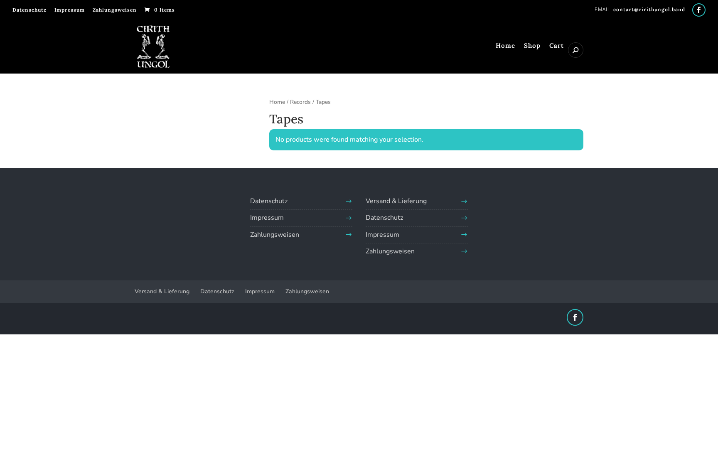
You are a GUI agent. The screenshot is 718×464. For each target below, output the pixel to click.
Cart (556, 46)
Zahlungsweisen (115, 10)
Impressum (69, 10)
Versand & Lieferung (396, 201)
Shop (532, 46)
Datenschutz (29, 10)
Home (505, 46)
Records (300, 102)
